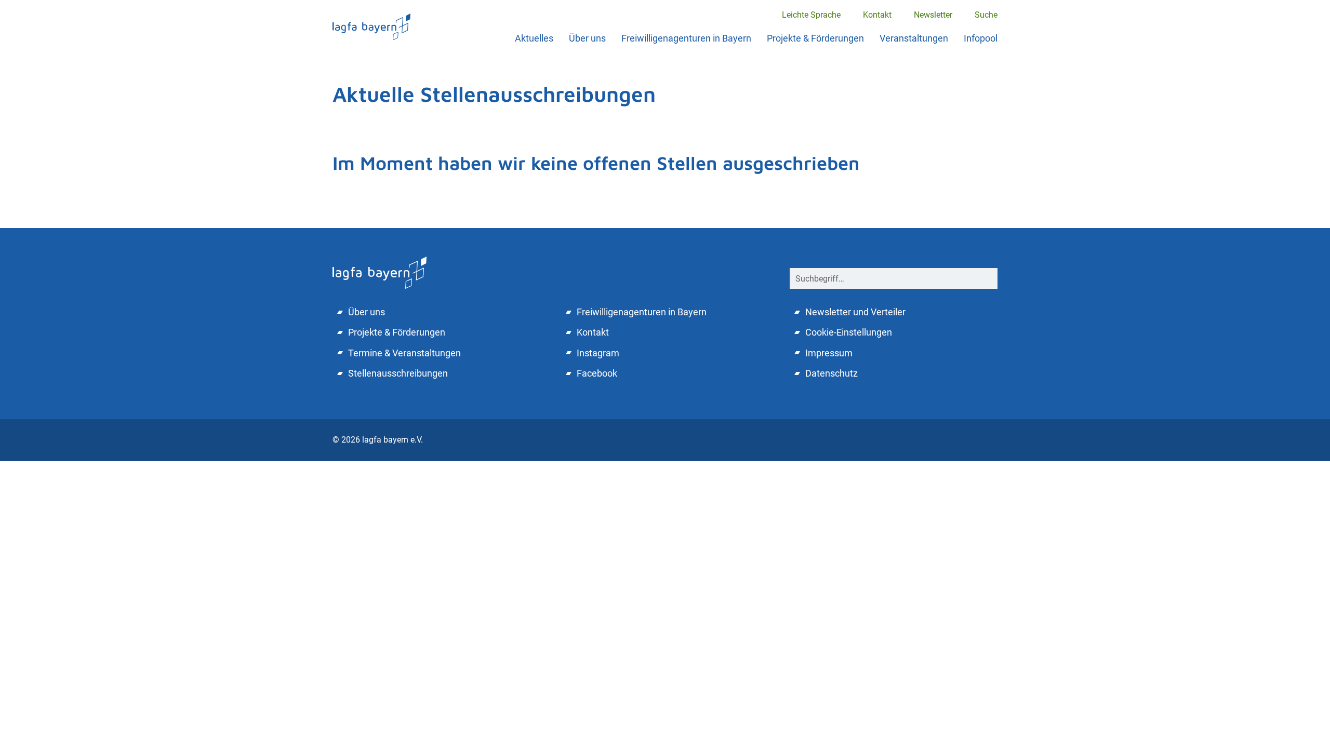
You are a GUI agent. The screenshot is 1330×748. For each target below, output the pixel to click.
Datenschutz (831, 373)
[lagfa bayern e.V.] (371, 26)
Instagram (598, 353)
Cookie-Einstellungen (848, 332)
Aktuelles (534, 38)
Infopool (981, 38)
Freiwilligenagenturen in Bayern (686, 38)
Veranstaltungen (914, 38)
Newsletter (933, 15)
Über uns (587, 38)
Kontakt (877, 15)
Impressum (829, 353)
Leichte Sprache (811, 15)
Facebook (597, 373)
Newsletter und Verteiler (855, 311)
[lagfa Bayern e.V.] (379, 271)
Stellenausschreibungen (398, 373)
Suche (986, 15)
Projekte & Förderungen (815, 38)
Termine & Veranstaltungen (404, 353)
